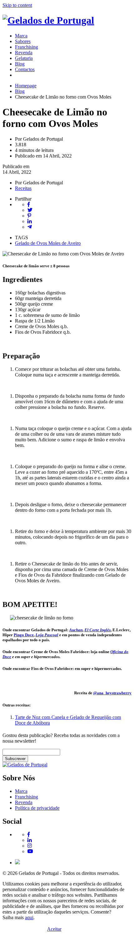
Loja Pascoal (47, 635)
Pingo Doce (24, 635)
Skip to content (17, 5)
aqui (29, 917)
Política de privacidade (37, 808)
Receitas (23, 188)
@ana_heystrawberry (112, 693)
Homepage (25, 85)
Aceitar (54, 929)
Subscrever (15, 758)
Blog (20, 63)
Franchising (26, 47)
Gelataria (24, 58)
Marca (21, 35)
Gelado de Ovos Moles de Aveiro (48, 243)
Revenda (23, 52)
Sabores (23, 41)
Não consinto (74, 929)
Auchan (76, 630)
